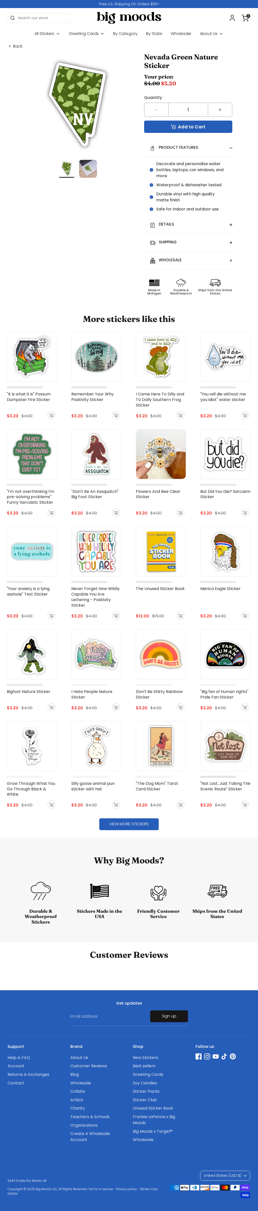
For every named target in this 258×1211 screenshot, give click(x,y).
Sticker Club (145, 1100)
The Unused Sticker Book (160, 589)
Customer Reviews (88, 1066)
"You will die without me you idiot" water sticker (223, 396)
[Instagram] (207, 1056)
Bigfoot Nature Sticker (28, 691)
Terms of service (100, 1189)
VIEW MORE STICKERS (129, 824)
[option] (129, 4)
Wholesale (181, 33)
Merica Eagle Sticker (220, 589)
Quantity (153, 97)
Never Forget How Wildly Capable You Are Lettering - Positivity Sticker (95, 597)
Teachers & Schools (90, 1117)
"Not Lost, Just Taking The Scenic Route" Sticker (225, 786)
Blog (74, 1074)
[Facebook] (199, 1056)
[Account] (232, 18)
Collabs (77, 1091)
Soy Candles (145, 1083)
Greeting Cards (84, 33)
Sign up (169, 1016)
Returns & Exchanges (28, 1074)
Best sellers (144, 1066)
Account (16, 1066)
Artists (76, 1100)
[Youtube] (216, 1056)
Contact (16, 1083)
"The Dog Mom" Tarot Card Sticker (157, 786)
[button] (245, 18)
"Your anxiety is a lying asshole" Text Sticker (28, 591)
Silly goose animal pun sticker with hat (93, 786)
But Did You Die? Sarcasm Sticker (225, 494)
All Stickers (45, 33)
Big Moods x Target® (152, 1131)
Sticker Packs (146, 1091)
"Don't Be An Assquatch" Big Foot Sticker (95, 494)
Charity (77, 1108)
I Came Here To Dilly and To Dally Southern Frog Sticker (160, 399)
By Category (125, 33)
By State (154, 33)
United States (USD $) (222, 1175)
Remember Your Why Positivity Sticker (92, 396)
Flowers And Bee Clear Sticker (158, 494)
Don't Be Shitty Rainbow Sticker (159, 694)
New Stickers (145, 1057)
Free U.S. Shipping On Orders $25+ (129, 4)
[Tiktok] (224, 1056)
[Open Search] (13, 18)
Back (17, 46)
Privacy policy (126, 1189)
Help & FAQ (19, 1057)
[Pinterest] (233, 1056)
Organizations (84, 1125)
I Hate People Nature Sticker (91, 694)
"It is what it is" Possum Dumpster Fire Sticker (29, 396)
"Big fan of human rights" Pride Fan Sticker (224, 694)
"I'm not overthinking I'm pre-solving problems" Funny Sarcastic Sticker (30, 497)
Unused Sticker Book (153, 1108)
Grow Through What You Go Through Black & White (31, 789)
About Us (209, 33)
